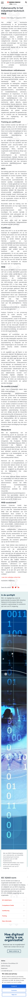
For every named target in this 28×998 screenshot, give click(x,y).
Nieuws (3, 18)
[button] (26, 2)
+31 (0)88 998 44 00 (6, 971)
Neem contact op (14, 951)
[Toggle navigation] (2, 3)
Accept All (14, 986)
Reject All (14, 994)
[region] (14, 984)
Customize (14, 990)
